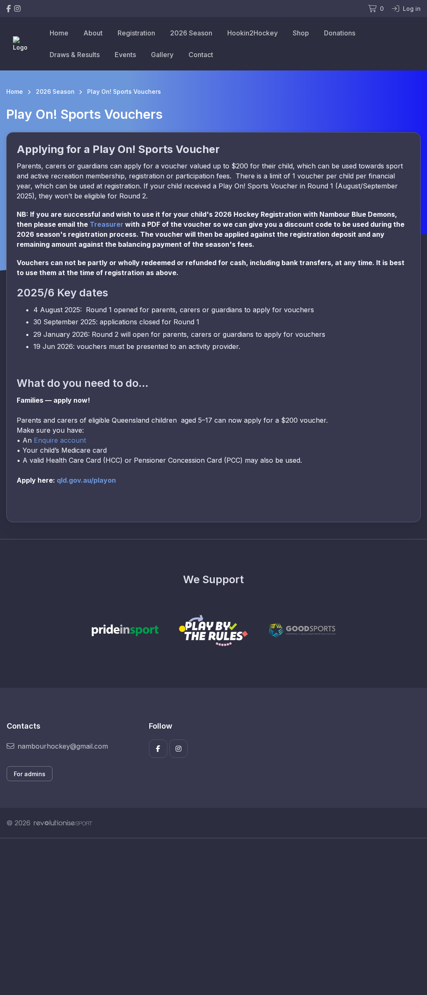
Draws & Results (75, 54)
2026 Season (191, 33)
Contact (200, 54)
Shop (301, 33)
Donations (339, 33)
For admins (29, 773)
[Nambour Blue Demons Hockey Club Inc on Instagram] (17, 8)
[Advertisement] (213, 916)
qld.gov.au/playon (86, 480)
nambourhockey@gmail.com (63, 746)
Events (125, 54)
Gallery (162, 54)
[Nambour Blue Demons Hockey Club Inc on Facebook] (8, 8)
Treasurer (106, 224)
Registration (136, 33)
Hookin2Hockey (252, 33)
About (93, 33)
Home (59, 33)
